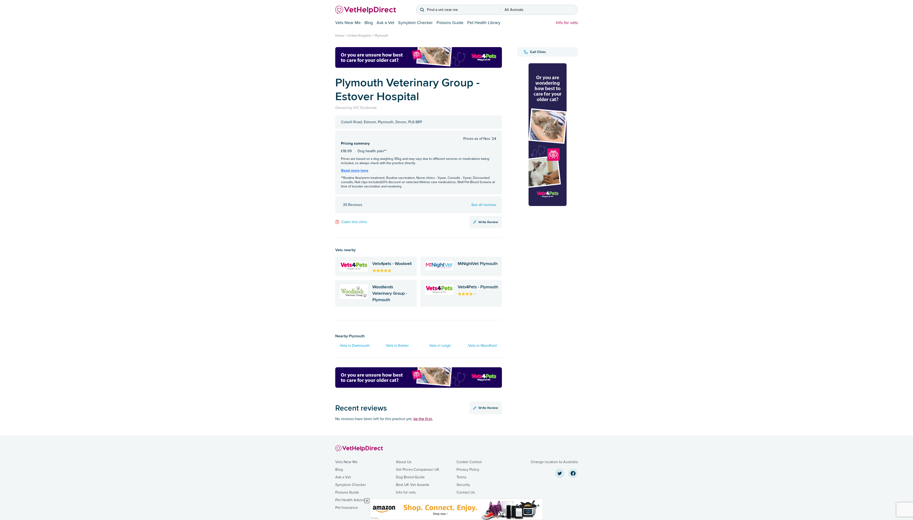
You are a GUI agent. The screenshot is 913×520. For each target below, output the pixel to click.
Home (339, 36)
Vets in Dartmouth (355, 345)
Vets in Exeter (397, 345)
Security (463, 484)
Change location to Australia (554, 462)
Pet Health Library (483, 22)
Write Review (488, 222)
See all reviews (483, 204)
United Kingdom (359, 36)
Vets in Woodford (482, 345)
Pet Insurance (346, 507)
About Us (403, 462)
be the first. (423, 419)
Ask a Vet (385, 22)
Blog (368, 22)
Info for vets (567, 22)
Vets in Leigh (440, 345)
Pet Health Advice (350, 500)
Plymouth (381, 36)
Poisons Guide (450, 22)
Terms (461, 477)
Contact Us (465, 492)
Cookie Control (469, 462)
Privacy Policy (467, 469)
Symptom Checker (415, 22)
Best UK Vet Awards (412, 484)
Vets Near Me (348, 22)
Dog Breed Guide (410, 477)
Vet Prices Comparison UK (417, 469)
